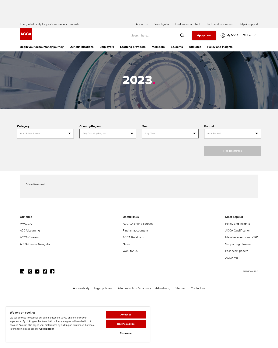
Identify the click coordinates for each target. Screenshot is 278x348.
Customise (126, 333)
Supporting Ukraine (238, 244)
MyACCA (26, 224)
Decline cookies (125, 323)
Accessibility (81, 288)
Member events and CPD (241, 237)
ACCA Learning (30, 230)
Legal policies (103, 288)
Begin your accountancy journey (42, 47)
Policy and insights (220, 47)
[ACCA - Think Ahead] (26, 39)
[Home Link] (250, 271)
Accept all (125, 314)
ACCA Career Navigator (35, 244)
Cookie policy (46, 328)
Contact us (198, 288)
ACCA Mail (232, 258)
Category (23, 126)
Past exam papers (236, 251)
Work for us (130, 251)
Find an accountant (135, 230)
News (126, 244)
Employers (107, 47)
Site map (180, 288)
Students (177, 47)
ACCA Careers (29, 237)
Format (209, 126)
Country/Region (90, 126)
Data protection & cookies (134, 288)
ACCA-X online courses (138, 224)
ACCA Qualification (238, 230)
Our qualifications (82, 47)
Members (158, 47)
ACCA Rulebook (133, 237)
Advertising (162, 288)
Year (145, 126)
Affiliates (195, 47)
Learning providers (133, 47)
